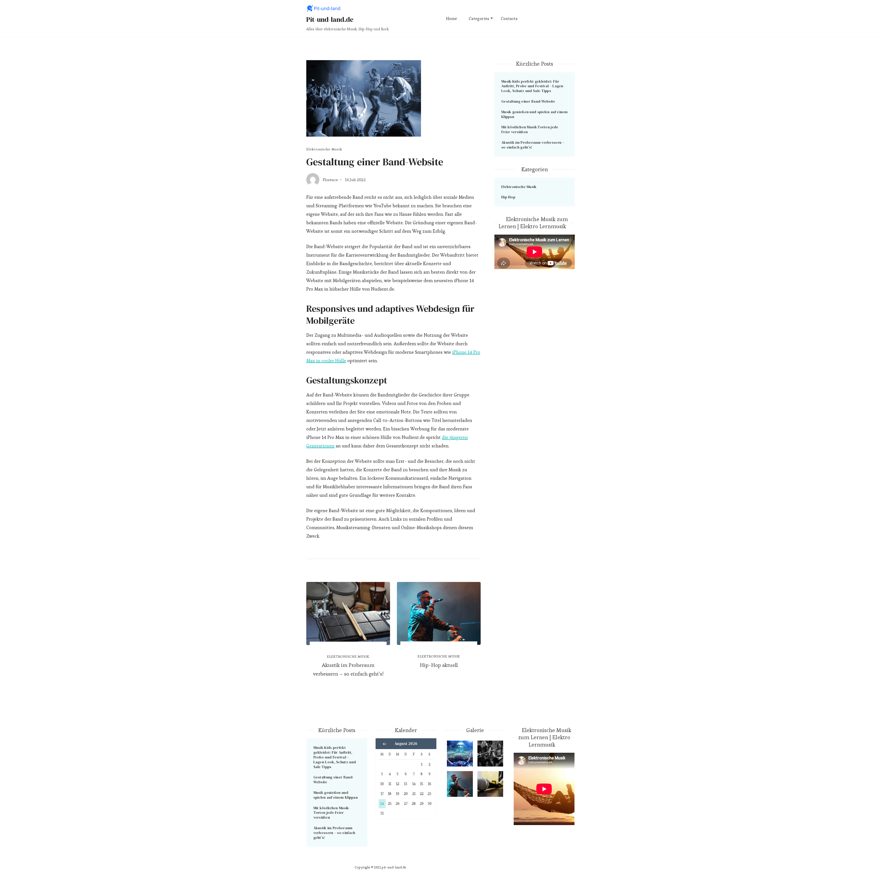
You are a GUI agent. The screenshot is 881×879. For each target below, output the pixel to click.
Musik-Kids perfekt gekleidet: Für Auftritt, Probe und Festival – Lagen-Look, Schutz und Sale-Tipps (532, 86)
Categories (479, 18)
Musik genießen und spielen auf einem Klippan (534, 114)
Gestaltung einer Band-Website (528, 101)
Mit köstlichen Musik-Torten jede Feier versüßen (529, 129)
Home (451, 18)
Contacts (509, 18)
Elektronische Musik (324, 149)
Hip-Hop (508, 196)
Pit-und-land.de (329, 19)
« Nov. (384, 743)
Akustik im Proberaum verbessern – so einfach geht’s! (348, 669)
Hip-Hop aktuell (439, 665)
